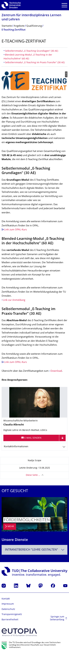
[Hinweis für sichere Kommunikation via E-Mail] (62, 438)
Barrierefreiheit (10, 620)
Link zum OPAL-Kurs (15, 230)
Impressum (8, 604)
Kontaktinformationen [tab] (16, 446)
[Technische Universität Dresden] (11, 5)
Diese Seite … (33, 475)
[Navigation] (64, 5)
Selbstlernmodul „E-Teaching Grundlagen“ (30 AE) (31, 51)
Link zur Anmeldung (14, 300)
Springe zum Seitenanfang (57, 618)
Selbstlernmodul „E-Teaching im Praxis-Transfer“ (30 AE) (35, 63)
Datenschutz (8, 609)
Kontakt (6, 599)
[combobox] (34, 550)
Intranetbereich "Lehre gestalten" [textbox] (31, 549)
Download (56, 371)
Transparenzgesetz (12, 614)
